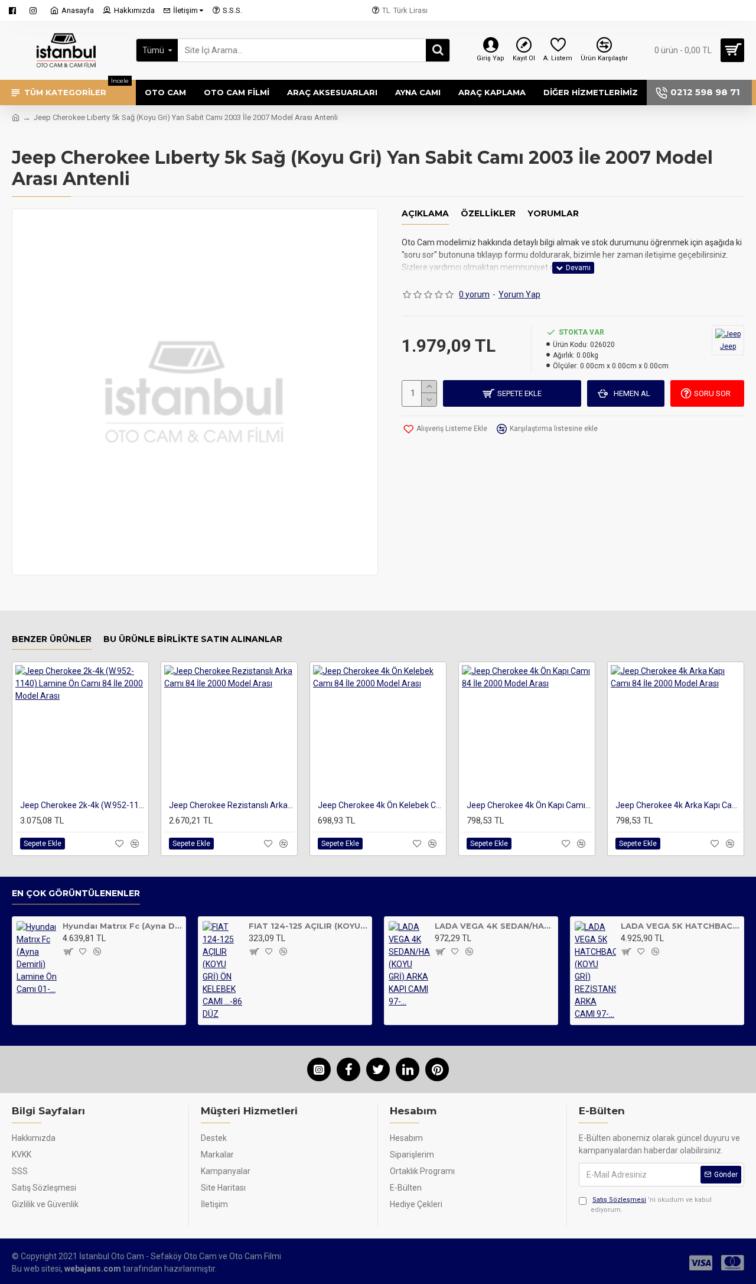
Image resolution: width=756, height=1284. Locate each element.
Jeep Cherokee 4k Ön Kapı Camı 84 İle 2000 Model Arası (529, 805)
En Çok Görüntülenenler (76, 894)
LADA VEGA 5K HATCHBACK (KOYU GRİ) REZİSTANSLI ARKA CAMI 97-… (680, 925)
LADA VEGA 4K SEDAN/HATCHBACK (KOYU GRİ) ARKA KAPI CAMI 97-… (494, 925)
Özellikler (488, 214)
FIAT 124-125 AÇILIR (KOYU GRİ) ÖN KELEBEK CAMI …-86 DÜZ (308, 925)
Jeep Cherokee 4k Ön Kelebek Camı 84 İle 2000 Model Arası (380, 805)
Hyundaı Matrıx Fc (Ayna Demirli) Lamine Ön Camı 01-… (122, 925)
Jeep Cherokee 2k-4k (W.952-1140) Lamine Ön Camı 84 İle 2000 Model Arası (82, 805)
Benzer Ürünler (52, 639)
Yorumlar (553, 214)
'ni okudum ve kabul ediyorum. (651, 1205)
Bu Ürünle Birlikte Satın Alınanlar (192, 639)
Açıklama (425, 214)
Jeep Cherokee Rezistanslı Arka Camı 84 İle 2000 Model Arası (231, 805)
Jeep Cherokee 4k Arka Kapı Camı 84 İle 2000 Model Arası (678, 805)
